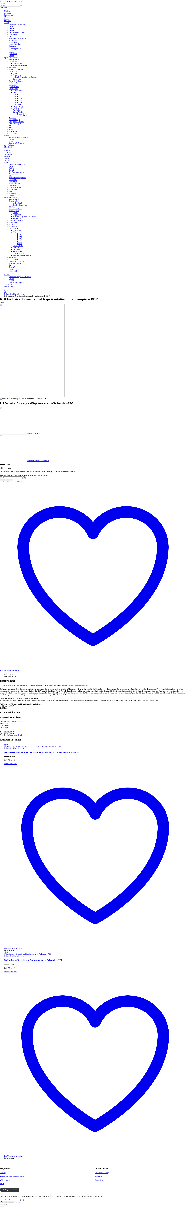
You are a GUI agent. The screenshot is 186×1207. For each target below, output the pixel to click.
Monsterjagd (13, 42)
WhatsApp (22, 482)
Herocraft (12, 127)
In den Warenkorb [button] (10, 764)
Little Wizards (17, 63)
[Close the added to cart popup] (20, 1202)
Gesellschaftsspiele (15, 124)
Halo (10, 125)
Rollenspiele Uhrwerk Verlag (38, 475)
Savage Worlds (18, 112)
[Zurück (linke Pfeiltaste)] (1, 1206)
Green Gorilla (13, 61)
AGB (2, 1184)
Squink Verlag (13, 83)
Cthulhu (15, 73)
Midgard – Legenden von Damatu (24, 77)
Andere (6, 23)
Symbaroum (13, 54)
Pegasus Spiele (14, 71)
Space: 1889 (13, 50)
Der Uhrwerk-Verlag (102, 1173)
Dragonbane (13, 34)
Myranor (7, 17)
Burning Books (14, 59)
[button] (2, 3)
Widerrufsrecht (5, 1180)
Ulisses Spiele (13, 89)
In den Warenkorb (6, 480)
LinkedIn (10, 482)
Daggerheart (17, 75)
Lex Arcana (13, 40)
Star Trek (7, 21)
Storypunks (12, 85)
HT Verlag (12, 67)
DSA (14, 92)
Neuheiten (7, 11)
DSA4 (19, 100)
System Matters (14, 87)
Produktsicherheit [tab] (10, 676)
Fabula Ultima (18, 106)
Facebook (3, 482)
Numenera (12, 46)
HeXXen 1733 (18, 108)
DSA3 (19, 98)
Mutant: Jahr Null (15, 44)
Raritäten (7, 135)
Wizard (19, 104)
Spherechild (13, 131)
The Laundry (13, 133)
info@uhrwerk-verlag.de (14, 735)
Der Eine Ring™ (14, 120)
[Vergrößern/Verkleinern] (1, 1204)
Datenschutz (99, 1180)
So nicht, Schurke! (15, 48)
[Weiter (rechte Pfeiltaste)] (3, 1206)
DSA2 (19, 96)
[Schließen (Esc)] (7, 1204)
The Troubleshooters (20, 65)
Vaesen (6, 19)
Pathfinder (16, 110)
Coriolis (11, 28)
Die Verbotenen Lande (16, 32)
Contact (11, 26)
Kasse (17, 1202)
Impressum (98, 1176)
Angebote (7, 13)
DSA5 (19, 102)
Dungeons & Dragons (16, 122)
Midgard (11, 129)
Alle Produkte (9, 145)
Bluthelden (12, 118)
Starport (11, 52)
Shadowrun (17, 79)
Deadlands (20, 114)
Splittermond (8, 15)
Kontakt (2, 1173)
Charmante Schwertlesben (17, 25)
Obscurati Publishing (16, 81)
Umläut (11, 56)
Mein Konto (8, 147)
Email (16, 482)
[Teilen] (5, 1204)
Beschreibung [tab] (9, 674)
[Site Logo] (11, 1)
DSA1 (19, 94)
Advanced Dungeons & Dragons (20, 137)
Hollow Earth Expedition (17, 38)
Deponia (11, 30)
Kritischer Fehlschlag (16, 69)
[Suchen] (21, 5)
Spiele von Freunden (11, 58)
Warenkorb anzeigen (7, 1202)
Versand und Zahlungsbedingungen (12, 1176)
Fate (10, 36)
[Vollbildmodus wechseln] (3, 1204)
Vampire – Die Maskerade (22, 116)
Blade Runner (17, 91)
